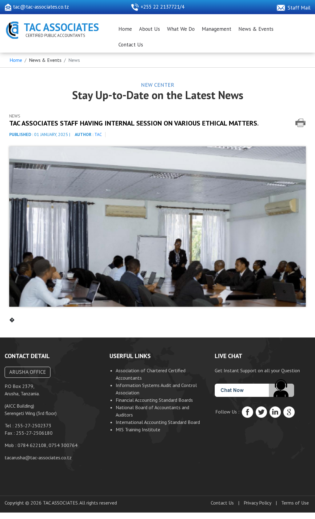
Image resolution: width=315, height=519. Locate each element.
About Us (149, 29)
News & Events (255, 29)
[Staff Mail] (282, 6)
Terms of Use (295, 503)
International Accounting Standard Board (158, 422)
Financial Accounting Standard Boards (154, 400)
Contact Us (130, 44)
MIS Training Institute (138, 429)
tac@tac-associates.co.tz (40, 6)
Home (125, 29)
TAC (98, 134)
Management (216, 29)
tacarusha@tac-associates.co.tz (38, 457)
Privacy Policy (257, 503)
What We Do (181, 29)
